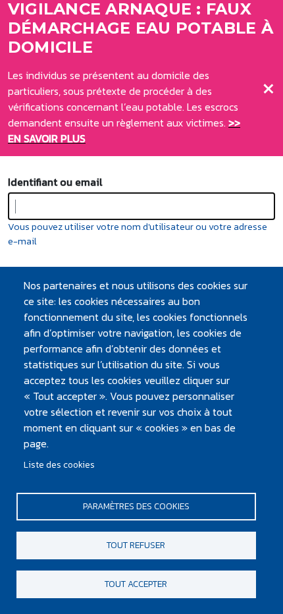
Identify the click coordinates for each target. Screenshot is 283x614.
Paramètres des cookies (136, 506)
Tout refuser (136, 544)
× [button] (268, 85)
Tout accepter (136, 583)
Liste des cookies (59, 464)
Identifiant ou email (55, 182)
